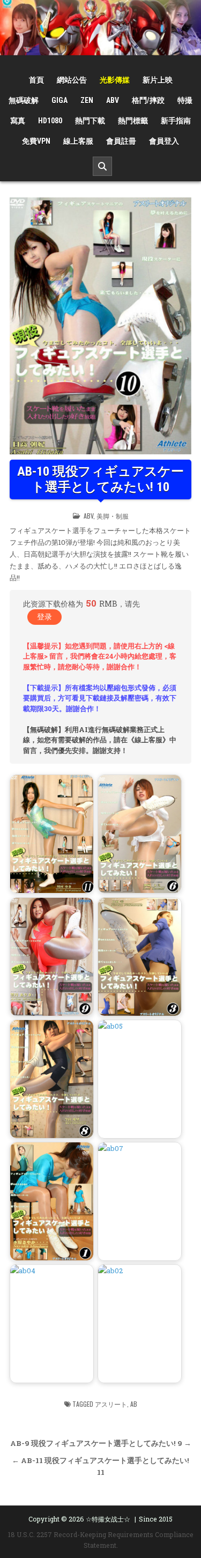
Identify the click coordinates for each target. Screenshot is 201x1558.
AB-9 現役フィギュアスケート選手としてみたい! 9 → (100, 1443)
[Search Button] (102, 166)
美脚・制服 (112, 515)
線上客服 (78, 141)
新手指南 (176, 120)
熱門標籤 (133, 120)
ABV (112, 100)
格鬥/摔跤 (148, 100)
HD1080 (50, 120)
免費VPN (36, 141)
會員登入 (164, 141)
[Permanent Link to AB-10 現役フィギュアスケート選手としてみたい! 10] (100, 326)
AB (133, 1403)
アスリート (111, 1403)
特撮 (184, 100)
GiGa (59, 100)
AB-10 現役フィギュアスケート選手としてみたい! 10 (100, 479)
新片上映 (158, 80)
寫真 (17, 120)
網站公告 (72, 80)
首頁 (36, 80)
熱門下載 (90, 120)
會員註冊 (121, 141)
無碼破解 (24, 100)
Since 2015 (156, 1519)
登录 (44, 616)
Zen (86, 100)
